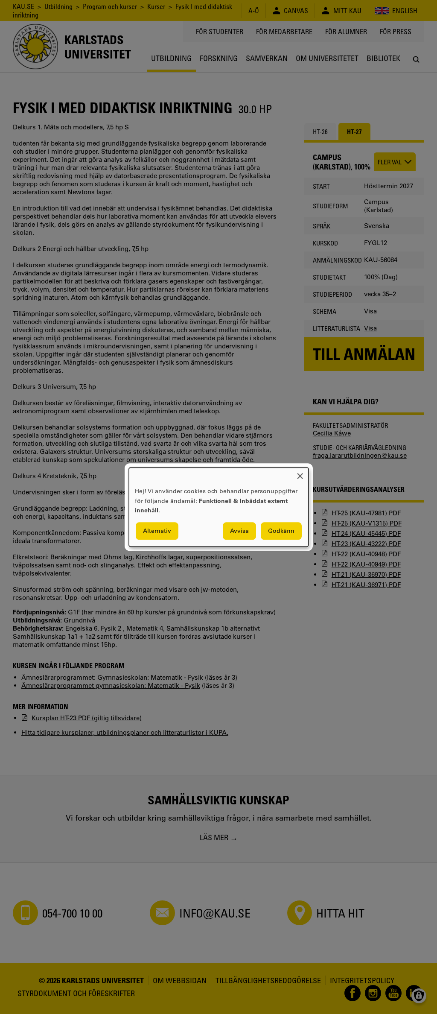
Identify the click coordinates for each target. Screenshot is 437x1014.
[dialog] (219, 507)
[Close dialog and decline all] (300, 473)
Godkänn (281, 531)
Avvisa (239, 531)
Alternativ (157, 531)
